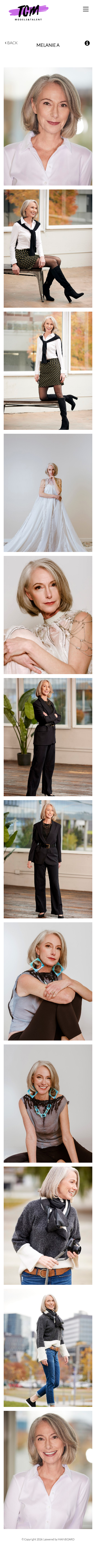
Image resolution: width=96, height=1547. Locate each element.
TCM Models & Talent (37, 12)
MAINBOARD (66, 1539)
